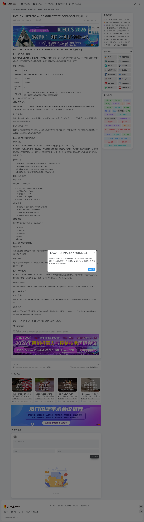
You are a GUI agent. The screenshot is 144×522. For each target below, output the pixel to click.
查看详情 (91, 269)
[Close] (94, 252)
